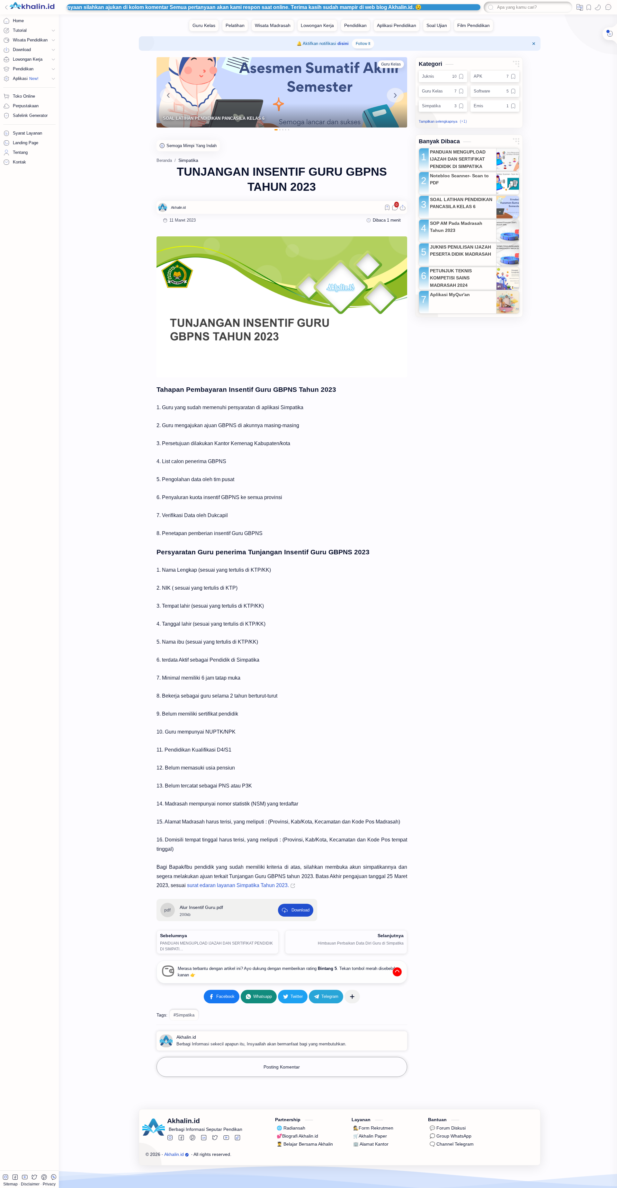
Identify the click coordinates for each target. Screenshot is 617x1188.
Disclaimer (30, 1184)
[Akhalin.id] (178, 207)
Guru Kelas (391, 64)
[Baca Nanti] (387, 207)
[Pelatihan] (235, 25)
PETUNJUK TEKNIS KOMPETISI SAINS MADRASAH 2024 (451, 278)
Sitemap (11, 1184)
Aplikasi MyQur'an (450, 294)
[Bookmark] (589, 7)
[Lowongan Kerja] (317, 25)
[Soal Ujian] (436, 25)
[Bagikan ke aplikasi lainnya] (352, 996)
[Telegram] (326, 996)
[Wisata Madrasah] (273, 25)
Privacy (49, 1184)
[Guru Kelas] (203, 25)
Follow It (363, 43)
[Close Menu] (534, 44)
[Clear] (566, 7)
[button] (580, 7)
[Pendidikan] (355, 25)
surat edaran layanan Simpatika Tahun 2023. (238, 885)
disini (343, 43)
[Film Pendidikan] (473, 25)
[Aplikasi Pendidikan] (396, 25)
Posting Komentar (282, 1066)
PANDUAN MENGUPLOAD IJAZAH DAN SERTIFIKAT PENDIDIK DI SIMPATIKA (458, 159)
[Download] (295, 910)
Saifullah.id (272, 1154)
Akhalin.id (174, 1154)
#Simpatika (184, 1015)
